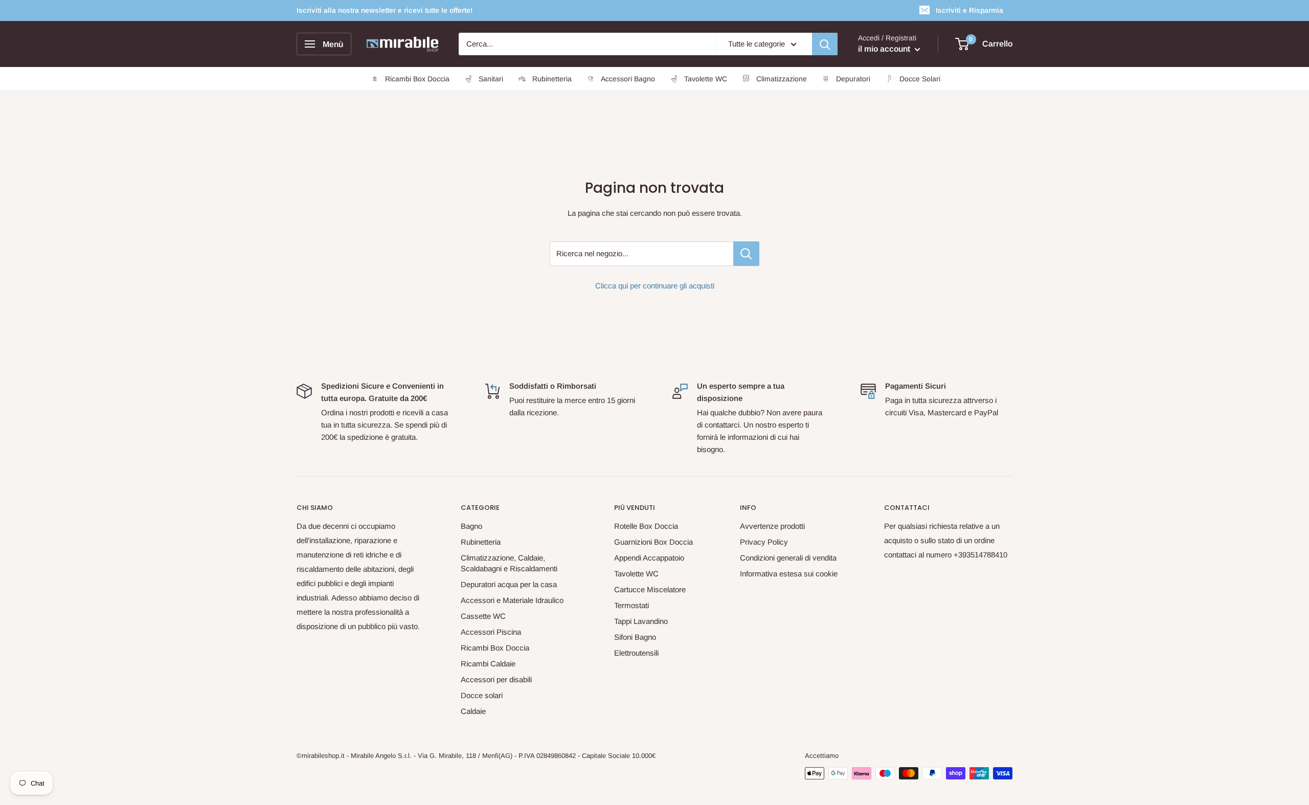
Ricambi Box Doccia (495, 647)
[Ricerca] (825, 44)
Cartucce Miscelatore (650, 589)
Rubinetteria (481, 542)
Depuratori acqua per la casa (509, 584)
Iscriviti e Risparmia (969, 10)
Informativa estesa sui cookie (789, 573)
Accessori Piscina (491, 632)
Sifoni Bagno (635, 637)
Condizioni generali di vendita (788, 557)
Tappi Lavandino (641, 621)
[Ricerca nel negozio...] (746, 253)
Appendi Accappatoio (649, 557)
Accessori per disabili (496, 679)
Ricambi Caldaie (488, 663)
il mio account (885, 48)
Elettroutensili (636, 653)
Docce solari (482, 695)
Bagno (471, 526)
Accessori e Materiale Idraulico (512, 600)
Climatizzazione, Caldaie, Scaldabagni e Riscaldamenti (509, 563)
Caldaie (473, 711)
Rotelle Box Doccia (646, 526)
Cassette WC (483, 616)
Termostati (631, 605)
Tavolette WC (636, 573)
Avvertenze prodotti (772, 526)
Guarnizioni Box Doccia (653, 542)
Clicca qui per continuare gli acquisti (654, 285)
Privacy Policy (764, 542)
